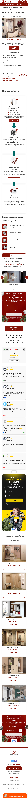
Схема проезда (14, 777)
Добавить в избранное (14, 780)
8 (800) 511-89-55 (15, 110)
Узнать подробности (23, 75)
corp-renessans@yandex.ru (14, 771)
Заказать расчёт (14, 48)
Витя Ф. (9, 454)
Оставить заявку (14, 120)
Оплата (21, 255)
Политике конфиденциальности (15, 317)
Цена (4, 255)
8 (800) (14, 764)
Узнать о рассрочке (14, 179)
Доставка (14, 255)
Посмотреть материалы (14, 328)
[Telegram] (13, 529)
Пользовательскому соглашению (11, 318)
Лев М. (8, 402)
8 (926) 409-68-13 (15, 114)
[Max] (15, 529)
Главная (4, 7)
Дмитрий (9, 385)
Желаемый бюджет (15, 308)
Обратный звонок (14, 768)
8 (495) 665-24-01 (15, 112)
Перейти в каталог (14, 209)
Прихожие (12, 7)
